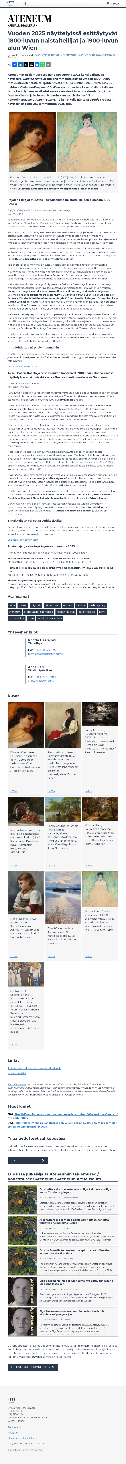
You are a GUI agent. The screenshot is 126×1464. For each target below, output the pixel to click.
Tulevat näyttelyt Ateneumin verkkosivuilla (34, 1068)
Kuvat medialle (17, 1073)
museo (23, 605)
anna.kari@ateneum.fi (41, 680)
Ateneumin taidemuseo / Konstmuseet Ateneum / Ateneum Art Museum (75, 54)
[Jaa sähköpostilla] (48, 65)
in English (24, 1450)
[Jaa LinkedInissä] (20, 65)
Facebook (13, 1427)
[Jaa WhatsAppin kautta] (42, 65)
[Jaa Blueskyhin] (37, 65)
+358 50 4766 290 (46, 650)
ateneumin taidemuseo (38, 611)
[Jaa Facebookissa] (14, 65)
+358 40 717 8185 (45, 676)
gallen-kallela (87, 611)
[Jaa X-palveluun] (26, 65)
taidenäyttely (97, 605)
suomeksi (13, 1450)
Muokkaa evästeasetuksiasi (22, 1438)
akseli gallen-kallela (49, 618)
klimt (102, 611)
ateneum (14, 611)
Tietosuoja (13, 1432)
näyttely (36, 605)
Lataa (14, 791)
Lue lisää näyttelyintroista (22, 366)
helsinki (81, 605)
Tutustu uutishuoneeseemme (33, 1367)
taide (12, 605)
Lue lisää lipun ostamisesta (23, 539)
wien (31, 618)
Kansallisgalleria (17, 1084)
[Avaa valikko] (26, 3)
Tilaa (13, 1160)
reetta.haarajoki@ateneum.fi (45, 654)
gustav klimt (16, 618)
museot (68, 605)
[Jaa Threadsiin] (31, 65)
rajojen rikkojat (66, 611)
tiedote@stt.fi (15, 1411)
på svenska (37, 1450)
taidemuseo (52, 605)
